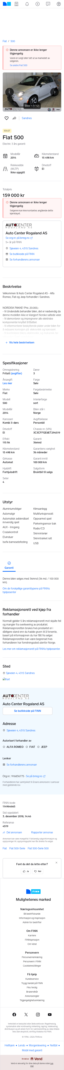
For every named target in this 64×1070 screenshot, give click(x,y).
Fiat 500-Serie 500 (38, 848)
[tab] (9, 565)
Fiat (5, 41)
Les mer (7, 383)
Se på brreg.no (34, 776)
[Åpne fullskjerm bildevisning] (32, 92)
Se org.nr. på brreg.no (18, 238)
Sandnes (27, 118)
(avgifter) (16, 373)
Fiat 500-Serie (17, 848)
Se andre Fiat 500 (18, 65)
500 (13, 41)
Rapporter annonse (42, 832)
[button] (7, 118)
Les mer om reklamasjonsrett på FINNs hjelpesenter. (31, 648)
